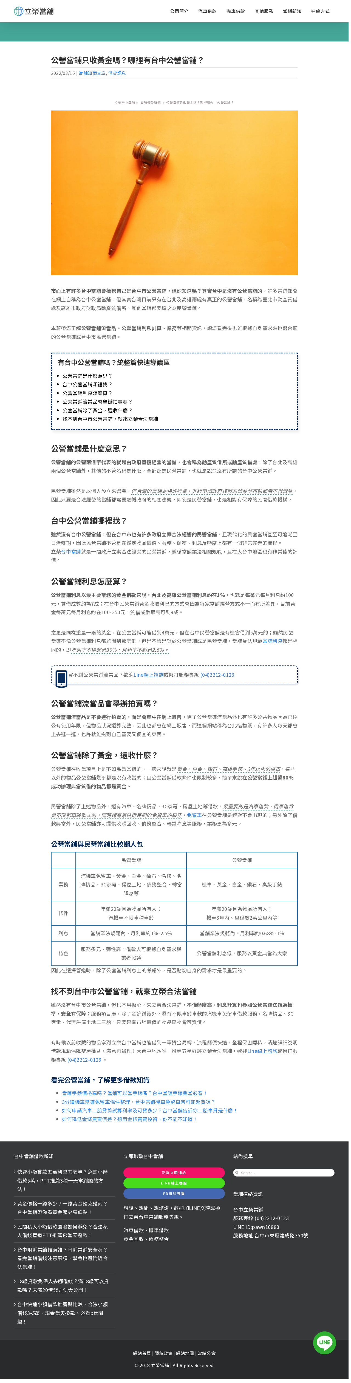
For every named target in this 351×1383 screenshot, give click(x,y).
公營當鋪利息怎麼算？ (88, 392)
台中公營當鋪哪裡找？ (88, 384)
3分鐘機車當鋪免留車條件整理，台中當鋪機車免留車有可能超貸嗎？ (139, 1101)
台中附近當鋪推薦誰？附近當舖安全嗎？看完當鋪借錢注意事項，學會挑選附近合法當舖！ (62, 1258)
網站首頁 (142, 1353)
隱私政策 (163, 1353)
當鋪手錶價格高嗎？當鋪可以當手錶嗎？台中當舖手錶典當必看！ (135, 1092)
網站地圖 (185, 1353)
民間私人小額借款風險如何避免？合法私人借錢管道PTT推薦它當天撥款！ (62, 1231)
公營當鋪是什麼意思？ (88, 375)
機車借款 (159, 1230)
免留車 (194, 814)
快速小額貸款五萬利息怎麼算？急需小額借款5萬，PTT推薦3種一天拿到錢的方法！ (62, 1180)
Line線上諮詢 (149, 674)
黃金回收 (133, 1238)
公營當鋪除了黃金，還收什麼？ (98, 410)
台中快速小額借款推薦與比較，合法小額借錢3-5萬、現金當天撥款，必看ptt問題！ (62, 1312)
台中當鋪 (71, 551)
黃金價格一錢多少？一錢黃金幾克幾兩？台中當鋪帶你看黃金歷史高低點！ (62, 1208)
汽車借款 (133, 1230)
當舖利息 (272, 640)
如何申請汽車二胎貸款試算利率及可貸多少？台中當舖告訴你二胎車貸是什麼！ (150, 1110)
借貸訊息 (117, 73)
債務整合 (159, 1238)
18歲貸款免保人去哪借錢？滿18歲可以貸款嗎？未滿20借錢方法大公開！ (63, 1285)
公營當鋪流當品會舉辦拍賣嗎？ (98, 401)
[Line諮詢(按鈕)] (324, 1342)
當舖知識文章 (92, 73)
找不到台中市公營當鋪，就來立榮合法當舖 (110, 418)
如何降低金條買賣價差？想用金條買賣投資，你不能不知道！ (130, 1119)
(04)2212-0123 (216, 674)
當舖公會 (207, 1353)
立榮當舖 (160, 1365)
